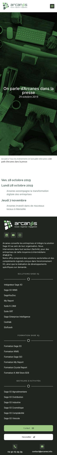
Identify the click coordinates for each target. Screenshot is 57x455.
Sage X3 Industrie (12, 402)
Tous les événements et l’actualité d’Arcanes (28, 159)
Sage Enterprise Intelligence (17, 316)
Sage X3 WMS (10, 290)
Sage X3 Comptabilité (14, 413)
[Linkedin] (6, 235)
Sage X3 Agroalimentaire (15, 391)
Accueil (4, 159)
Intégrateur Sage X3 (13, 284)
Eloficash (8, 327)
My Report (9, 300)
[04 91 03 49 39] (15, 446)
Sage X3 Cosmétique (14, 407)
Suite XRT (8, 311)
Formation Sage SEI (13, 357)
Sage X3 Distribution (13, 397)
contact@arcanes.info (42, 451)
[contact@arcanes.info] (42, 446)
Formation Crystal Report (15, 367)
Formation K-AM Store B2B (17, 373)
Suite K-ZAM (10, 306)
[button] (52, 6)
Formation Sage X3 (13, 346)
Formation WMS (11, 351)
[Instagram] (20, 235)
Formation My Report (13, 362)
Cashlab (7, 322)
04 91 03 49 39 (15, 451)
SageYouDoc (10, 295)
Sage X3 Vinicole (12, 418)
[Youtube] (13, 235)
